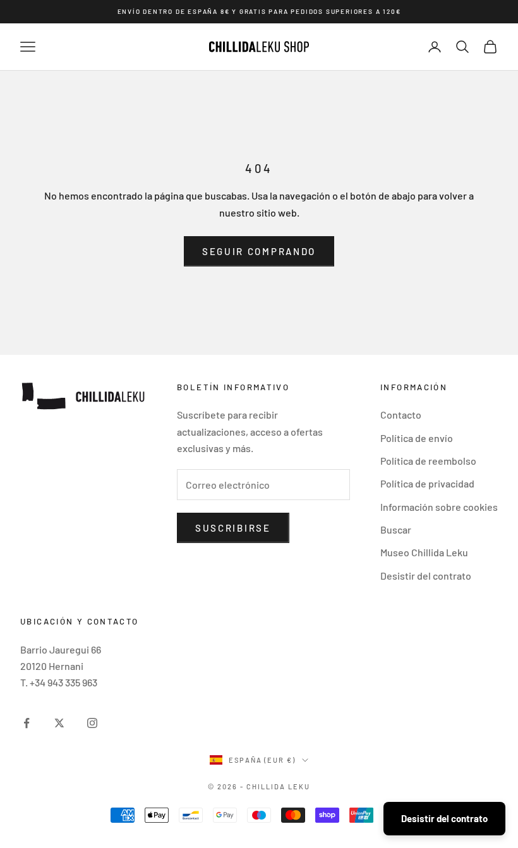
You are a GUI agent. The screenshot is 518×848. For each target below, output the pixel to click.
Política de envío (416, 438)
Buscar (395, 529)
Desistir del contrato (425, 576)
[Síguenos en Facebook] (26, 723)
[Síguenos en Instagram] (92, 723)
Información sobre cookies (439, 507)
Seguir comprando (259, 251)
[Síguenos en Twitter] (59, 723)
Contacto (400, 415)
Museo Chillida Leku (424, 552)
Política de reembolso (428, 461)
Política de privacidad (427, 483)
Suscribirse (233, 528)
